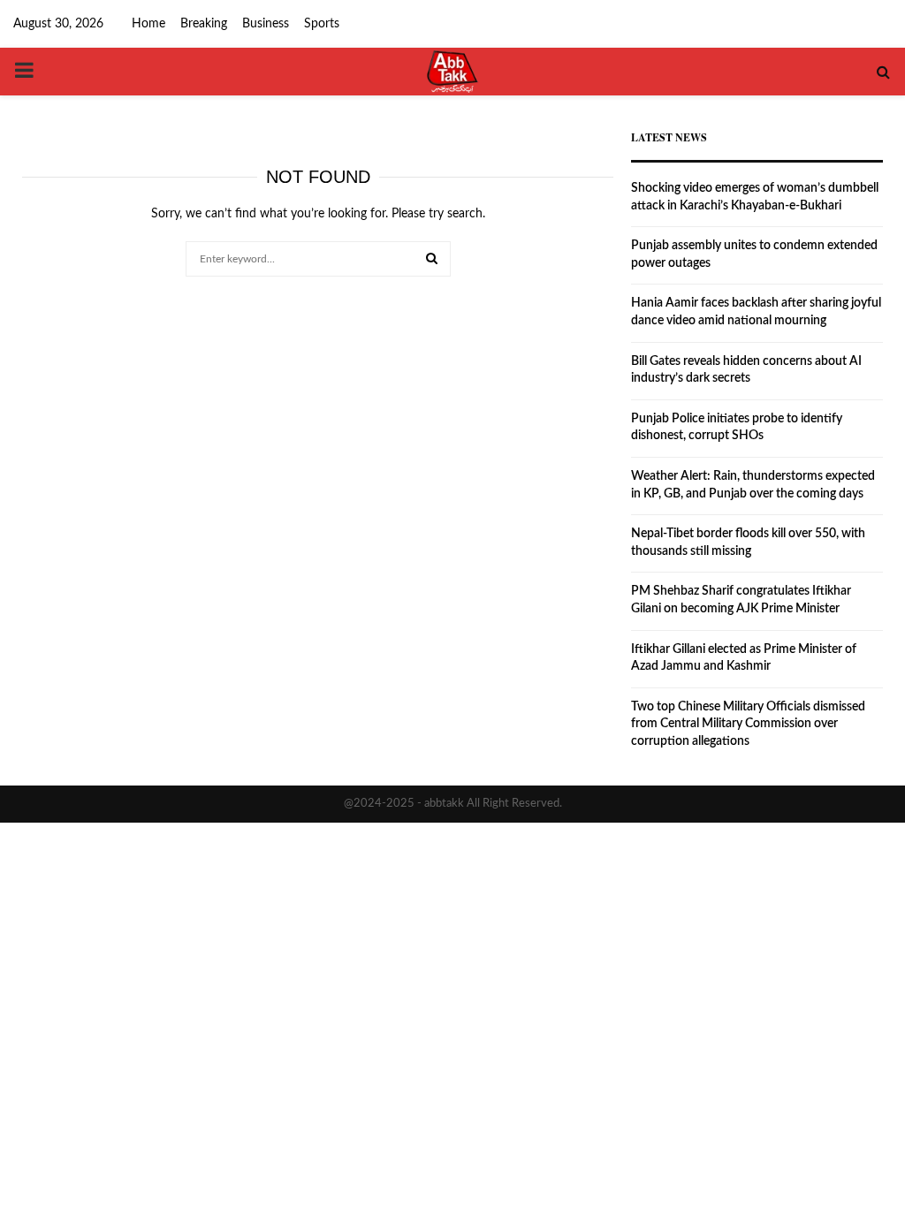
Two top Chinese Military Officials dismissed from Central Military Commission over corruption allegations (748, 724)
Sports (321, 24)
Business (265, 24)
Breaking (203, 24)
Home (148, 24)
